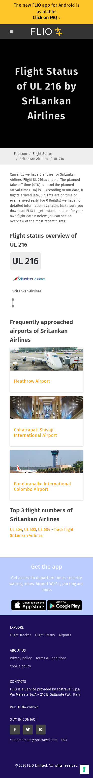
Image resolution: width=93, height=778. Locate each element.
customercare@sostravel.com (33, 740)
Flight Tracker (20, 635)
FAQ (64, 740)
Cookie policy (20, 666)
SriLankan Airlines (34, 159)
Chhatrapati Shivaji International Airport (35, 432)
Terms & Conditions (51, 658)
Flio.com (20, 154)
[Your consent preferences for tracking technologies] (84, 769)
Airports (65, 635)
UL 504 (16, 529)
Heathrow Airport (32, 381)
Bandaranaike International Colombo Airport (42, 486)
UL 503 (30, 529)
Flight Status (43, 154)
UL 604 (44, 529)
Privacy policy (21, 658)
